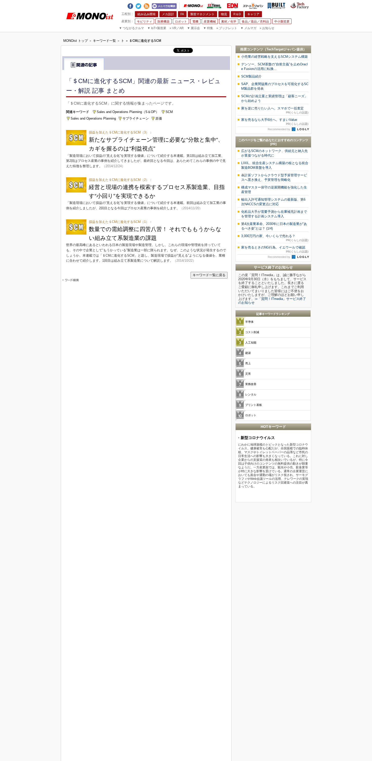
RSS (146, 5)
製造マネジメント (202, 14)
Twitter (138, 5)
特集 (208, 28)
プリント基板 (253, 404)
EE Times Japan (214, 6)
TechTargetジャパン (281, 49)
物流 (224, 14)
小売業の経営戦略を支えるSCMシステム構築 (274, 57)
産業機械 (210, 21)
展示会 (193, 28)
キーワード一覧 (104, 41)
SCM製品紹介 (251, 76)
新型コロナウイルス (258, 437)
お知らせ (267, 28)
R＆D (237, 14)
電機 (195, 21)
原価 (158, 118)
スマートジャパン (253, 6)
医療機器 (163, 21)
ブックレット (226, 28)
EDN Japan (232, 5)
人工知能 (250, 342)
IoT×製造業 (156, 28)
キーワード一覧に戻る (209, 275)
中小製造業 (282, 21)
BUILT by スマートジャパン (276, 6)
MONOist (193, 6)
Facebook (130, 5)
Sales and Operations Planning (93, 118)
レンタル (250, 394)
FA (182, 14)
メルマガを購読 (164, 5)
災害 (248, 373)
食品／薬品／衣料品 (255, 21)
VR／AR (177, 28)
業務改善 (250, 384)
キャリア (253, 14)
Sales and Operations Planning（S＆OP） (128, 112)
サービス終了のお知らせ (273, 267)
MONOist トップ (75, 41)
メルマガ (248, 28)
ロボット (181, 21)
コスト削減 (252, 332)
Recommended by (279, 129)
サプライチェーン (135, 118)
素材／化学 (228, 21)
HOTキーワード (273, 427)
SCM (169, 112)
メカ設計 (168, 14)
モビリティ (144, 21)
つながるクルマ (131, 28)
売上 (248, 363)
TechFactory (300, 6)
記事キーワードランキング (273, 313)
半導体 (249, 321)
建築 (248, 352)
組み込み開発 (146, 14)
